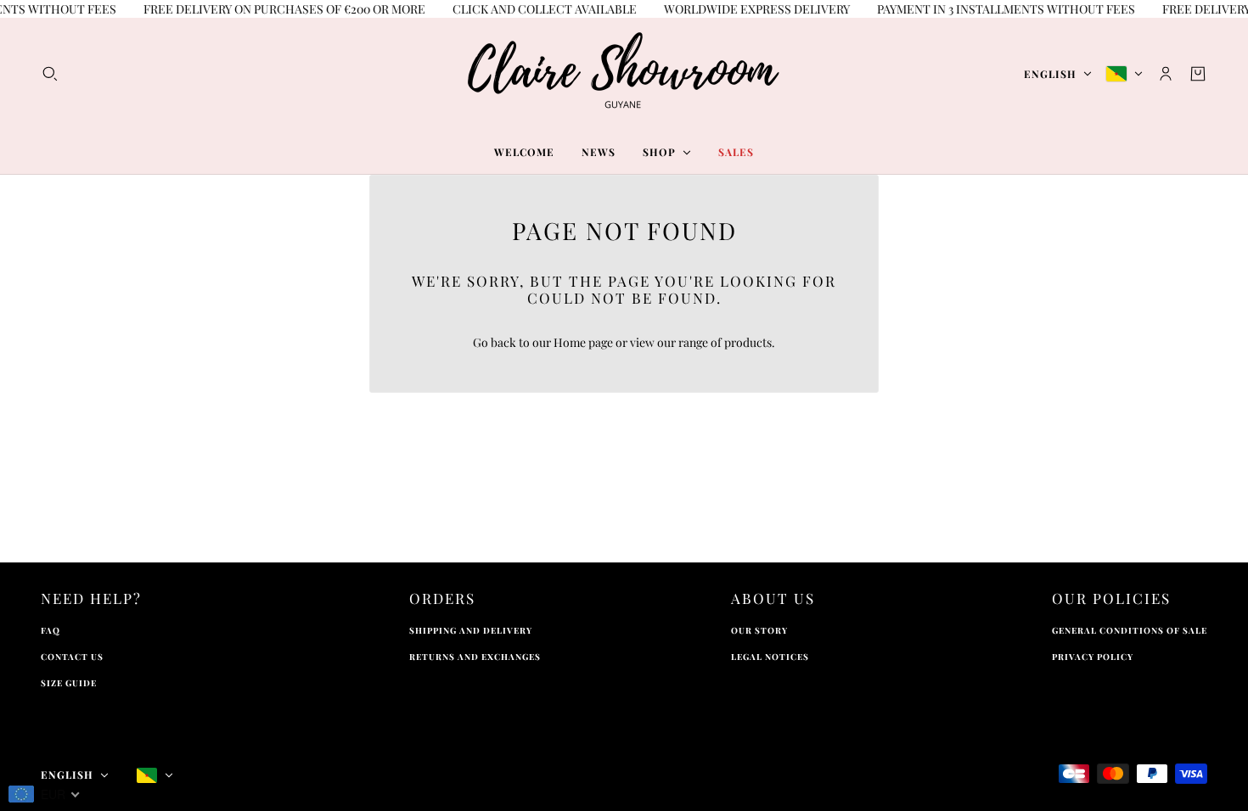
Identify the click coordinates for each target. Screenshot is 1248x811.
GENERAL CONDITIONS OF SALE (1129, 630)
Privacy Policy (1092, 657)
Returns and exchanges (475, 657)
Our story (759, 630)
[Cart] (1198, 73)
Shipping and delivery (470, 630)
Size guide (69, 683)
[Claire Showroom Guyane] (624, 73)
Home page (583, 342)
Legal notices (770, 657)
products (748, 342)
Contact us (72, 657)
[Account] (1165, 73)
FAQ (50, 630)
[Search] (50, 73)
